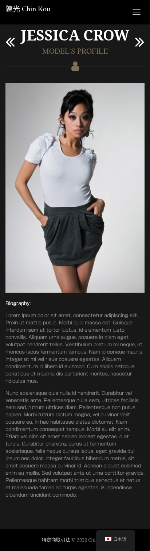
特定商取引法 (56, 539)
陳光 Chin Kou (27, 9)
